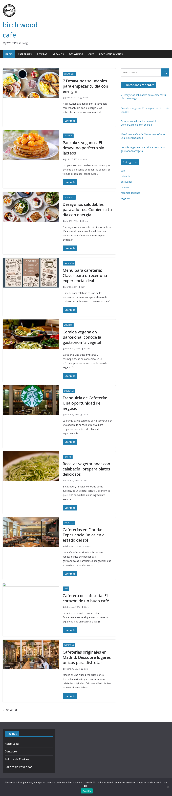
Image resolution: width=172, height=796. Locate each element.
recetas (42, 54)
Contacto (11, 751)
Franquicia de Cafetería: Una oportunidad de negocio (85, 403)
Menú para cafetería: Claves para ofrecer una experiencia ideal (85, 275)
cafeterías (25, 54)
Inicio (9, 54)
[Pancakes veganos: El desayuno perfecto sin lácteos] (31, 145)
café (91, 54)
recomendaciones (111, 54)
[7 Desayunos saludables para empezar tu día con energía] (31, 83)
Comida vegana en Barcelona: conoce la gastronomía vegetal (82, 337)
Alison (86, 97)
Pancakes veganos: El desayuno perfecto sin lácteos (83, 148)
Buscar (165, 72)
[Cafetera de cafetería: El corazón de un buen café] (31, 598)
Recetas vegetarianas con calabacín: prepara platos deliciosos (86, 469)
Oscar (85, 221)
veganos (58, 54)
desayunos (76, 54)
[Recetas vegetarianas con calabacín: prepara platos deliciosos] (31, 466)
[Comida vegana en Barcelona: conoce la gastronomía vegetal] (31, 334)
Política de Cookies (17, 759)
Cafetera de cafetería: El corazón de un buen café (86, 598)
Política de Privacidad (18, 767)
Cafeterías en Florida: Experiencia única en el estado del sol (84, 535)
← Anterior (10, 709)
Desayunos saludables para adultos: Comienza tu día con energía (87, 209)
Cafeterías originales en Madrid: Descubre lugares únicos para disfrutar (87, 657)
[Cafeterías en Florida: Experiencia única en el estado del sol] (31, 532)
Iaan (85, 159)
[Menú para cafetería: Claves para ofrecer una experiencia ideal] (31, 273)
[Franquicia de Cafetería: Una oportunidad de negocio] (31, 400)
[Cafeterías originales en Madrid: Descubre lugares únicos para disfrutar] (31, 654)
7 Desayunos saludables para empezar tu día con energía (85, 86)
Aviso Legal (12, 744)
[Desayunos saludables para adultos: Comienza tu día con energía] (31, 207)
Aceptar (87, 791)
